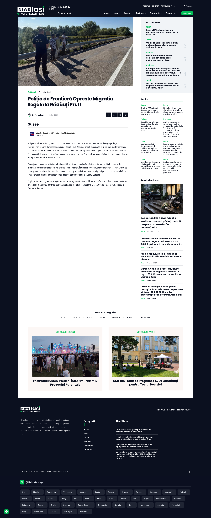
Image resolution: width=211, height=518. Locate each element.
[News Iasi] (30, 115)
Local (148, 40)
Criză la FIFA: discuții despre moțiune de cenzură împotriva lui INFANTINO (162, 32)
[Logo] (30, 10)
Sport (148, 27)
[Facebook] (184, 6)
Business (150, 65)
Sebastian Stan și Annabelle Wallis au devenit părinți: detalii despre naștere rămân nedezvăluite (161, 222)
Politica (149, 52)
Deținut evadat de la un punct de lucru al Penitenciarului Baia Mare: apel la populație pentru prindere (172, 167)
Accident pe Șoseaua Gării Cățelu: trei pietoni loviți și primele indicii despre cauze (150, 165)
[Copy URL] (125, 115)
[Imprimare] (119, 115)
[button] (175, 6)
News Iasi (39, 115)
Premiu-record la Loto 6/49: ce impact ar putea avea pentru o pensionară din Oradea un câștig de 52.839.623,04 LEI (173, 149)
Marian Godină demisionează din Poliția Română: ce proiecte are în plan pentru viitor (162, 85)
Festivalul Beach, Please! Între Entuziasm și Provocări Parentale (65, 382)
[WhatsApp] (114, 115)
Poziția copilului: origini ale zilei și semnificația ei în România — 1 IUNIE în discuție (161, 256)
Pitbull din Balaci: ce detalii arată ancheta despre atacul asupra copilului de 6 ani (162, 45)
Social (32, 92)
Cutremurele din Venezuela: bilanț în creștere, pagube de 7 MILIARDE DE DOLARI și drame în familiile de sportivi (161, 241)
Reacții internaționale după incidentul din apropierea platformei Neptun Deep (159, 57)
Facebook (189, 6)
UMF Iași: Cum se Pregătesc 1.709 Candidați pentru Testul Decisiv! (145, 382)
